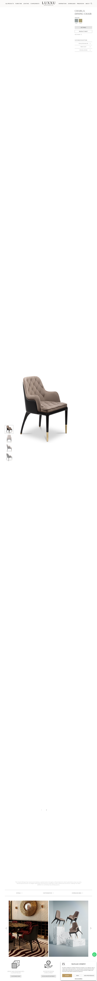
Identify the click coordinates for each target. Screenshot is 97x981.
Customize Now (15, 976)
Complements (34, 3)
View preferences (89, 975)
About (88, 3)
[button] (46, 810)
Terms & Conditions (78, 978)
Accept (67, 975)
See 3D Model (77, 34)
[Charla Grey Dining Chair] (76, 20)
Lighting (26, 3)
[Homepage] (49, 3)
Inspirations (62, 3)
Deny (77, 975)
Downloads (71, 3)
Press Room (80, 3)
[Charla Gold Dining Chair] (80, 20)
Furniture (18, 3)
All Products (10, 3)
